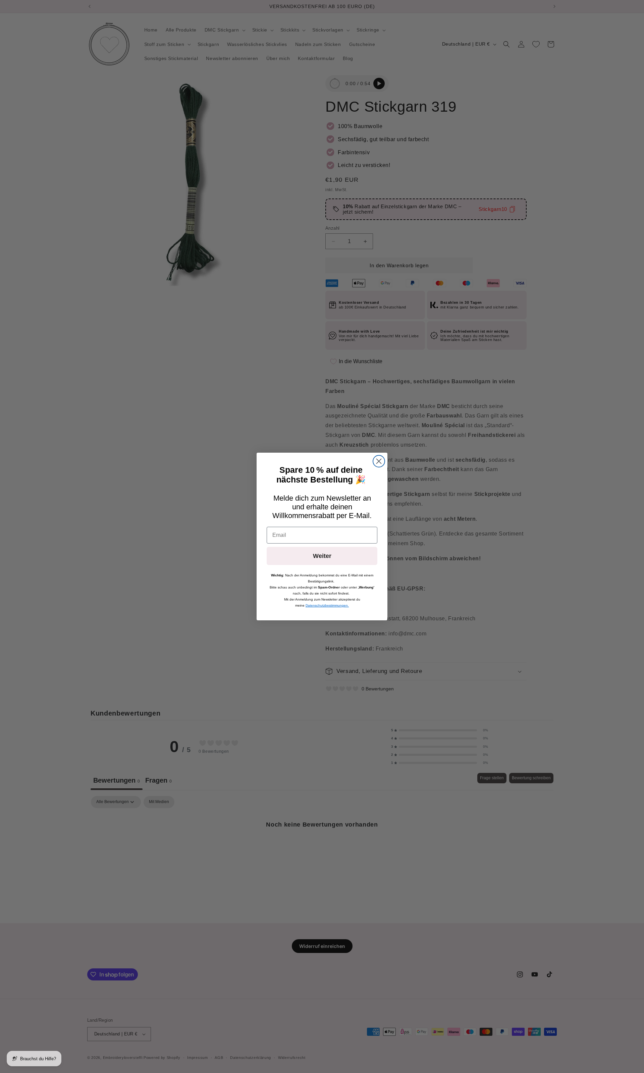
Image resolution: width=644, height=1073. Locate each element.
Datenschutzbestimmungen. (327, 605)
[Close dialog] (379, 461)
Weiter (322, 556)
